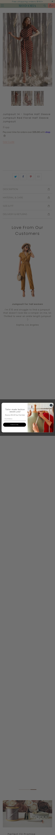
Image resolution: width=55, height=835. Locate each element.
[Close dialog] (51, 405)
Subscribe (14, 424)
